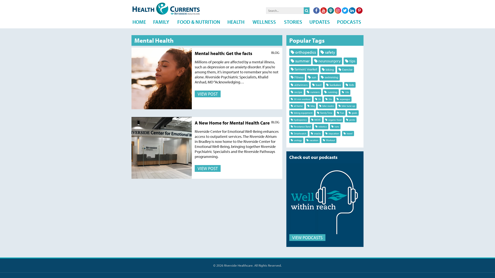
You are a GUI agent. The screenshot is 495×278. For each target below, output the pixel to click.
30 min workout (302, 99)
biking (330, 69)
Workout (330, 140)
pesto (352, 119)
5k (319, 99)
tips (352, 60)
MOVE (317, 119)
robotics (322, 126)
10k (347, 92)
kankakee (335, 85)
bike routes (328, 105)
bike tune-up (348, 105)
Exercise (347, 69)
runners (315, 92)
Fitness (298, 77)
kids (351, 85)
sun (314, 77)
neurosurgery (329, 60)
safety (330, 52)
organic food (334, 119)
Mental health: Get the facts (223, 53)
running (332, 92)
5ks (330, 99)
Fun (342, 112)
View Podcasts (307, 237)
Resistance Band (302, 126)
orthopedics (305, 52)
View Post (208, 94)
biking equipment (303, 112)
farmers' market (306, 69)
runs (337, 126)
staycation (334, 133)
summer (302, 60)
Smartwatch (300, 133)
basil (319, 85)
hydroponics (300, 119)
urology (298, 140)
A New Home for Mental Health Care (232, 123)
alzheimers (301, 85)
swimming (331, 77)
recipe (298, 92)
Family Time (326, 112)
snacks (317, 133)
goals (354, 112)
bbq (313, 105)
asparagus (345, 99)
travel (349, 133)
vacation (314, 140)
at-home (298, 105)
